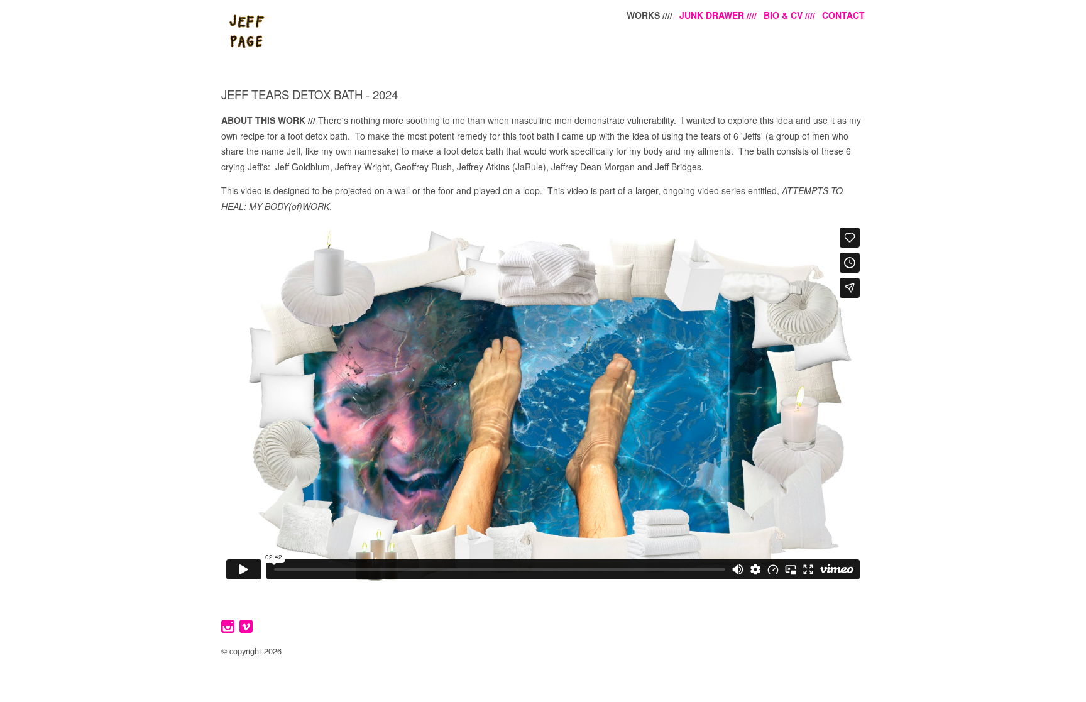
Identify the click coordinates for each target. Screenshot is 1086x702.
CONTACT (843, 15)
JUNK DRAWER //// (718, 15)
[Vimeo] (247, 631)
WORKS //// (649, 15)
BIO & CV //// (789, 15)
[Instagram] (229, 631)
